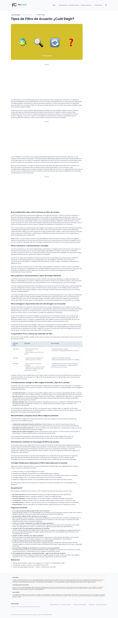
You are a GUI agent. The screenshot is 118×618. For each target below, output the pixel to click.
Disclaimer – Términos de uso (97, 604)
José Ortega (41, 15)
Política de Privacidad (79, 604)
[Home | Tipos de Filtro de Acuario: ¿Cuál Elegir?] (22, 5)
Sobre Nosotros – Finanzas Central (68, 5)
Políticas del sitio (86, 5)
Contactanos (98, 5)
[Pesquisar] (106, 5)
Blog (54, 5)
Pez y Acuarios (16, 15)
